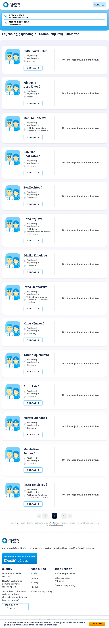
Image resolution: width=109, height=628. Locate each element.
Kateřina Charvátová (32, 154)
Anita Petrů (31, 386)
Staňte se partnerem (65, 573)
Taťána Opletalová (36, 355)
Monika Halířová (35, 118)
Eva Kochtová (33, 187)
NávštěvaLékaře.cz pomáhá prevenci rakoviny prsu (12, 584)
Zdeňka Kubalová (35, 255)
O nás (34, 573)
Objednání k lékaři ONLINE (11, 575)
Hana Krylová (33, 219)
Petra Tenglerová (35, 485)
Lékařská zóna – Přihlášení (63, 579)
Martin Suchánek (35, 418)
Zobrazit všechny (11, 606)
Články (34, 582)
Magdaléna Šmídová (31, 451)
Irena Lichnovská (35, 287)
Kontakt (35, 587)
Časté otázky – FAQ (41, 591)
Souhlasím (97, 623)
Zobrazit (33, 68)
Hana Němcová (34, 323)
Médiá (34, 578)
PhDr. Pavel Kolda (35, 51)
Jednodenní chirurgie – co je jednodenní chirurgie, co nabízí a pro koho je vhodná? (15, 595)
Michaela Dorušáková (32, 84)
